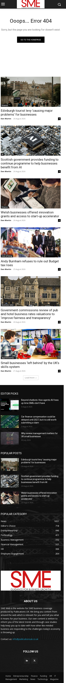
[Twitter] (34, 661)
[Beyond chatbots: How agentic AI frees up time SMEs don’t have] (10, 405)
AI (2, 154)
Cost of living (7, 256)
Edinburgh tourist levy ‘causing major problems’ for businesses (27, 112)
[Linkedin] (27, 661)
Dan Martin (6, 118)
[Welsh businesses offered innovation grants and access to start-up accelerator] (31, 193)
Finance (5, 105)
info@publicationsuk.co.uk (25, 639)
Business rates (8, 305)
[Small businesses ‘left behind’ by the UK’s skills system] (31, 344)
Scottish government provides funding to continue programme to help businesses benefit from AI (29, 163)
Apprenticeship (8, 358)
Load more (30, 377)
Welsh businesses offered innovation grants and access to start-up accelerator (30, 214)
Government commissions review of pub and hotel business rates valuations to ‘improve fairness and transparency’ (29, 314)
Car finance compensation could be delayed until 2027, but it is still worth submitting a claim (38, 419)
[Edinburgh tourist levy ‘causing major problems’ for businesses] (31, 92)
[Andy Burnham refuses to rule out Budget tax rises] (31, 242)
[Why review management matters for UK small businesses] (10, 438)
